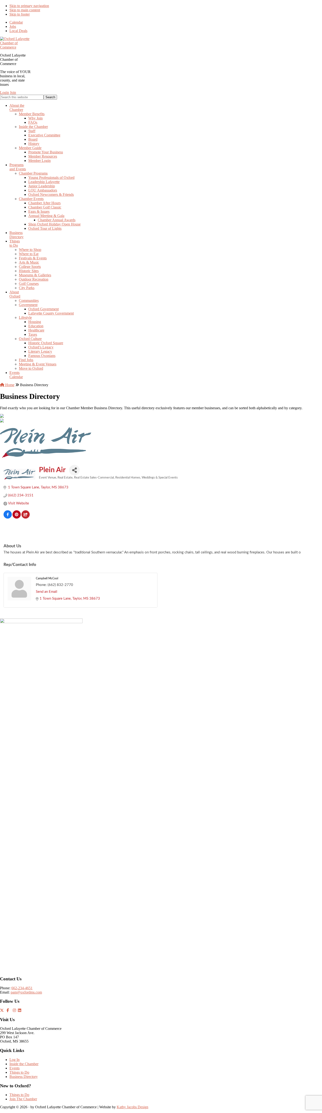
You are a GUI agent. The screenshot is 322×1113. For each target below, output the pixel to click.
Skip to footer (19, 14)
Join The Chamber (23, 1099)
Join (13, 92)
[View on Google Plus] (25, 517)
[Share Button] (74, 470)
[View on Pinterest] (16, 517)
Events (14, 1068)
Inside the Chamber (23, 1064)
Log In (14, 1060)
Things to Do (19, 1072)
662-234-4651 (22, 988)
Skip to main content (24, 10)
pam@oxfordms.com (26, 992)
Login (4, 92)
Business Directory (23, 1077)
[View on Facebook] (8, 517)
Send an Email (46, 591)
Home (9, 385)
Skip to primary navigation (29, 6)
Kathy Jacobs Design (132, 1107)
